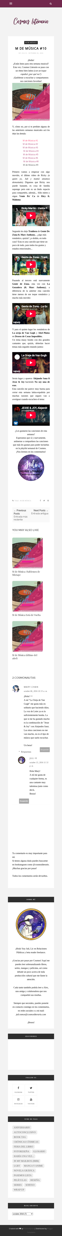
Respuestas (26, 752)
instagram (18, 1104)
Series (18, 1185)
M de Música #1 (30, 140)
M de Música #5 (30, 154)
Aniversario (22, 1127)
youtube (31, 1104)
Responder (45, 750)
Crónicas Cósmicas (26, 1142)
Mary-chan (31, 686)
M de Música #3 (30, 147)
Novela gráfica (24, 1170)
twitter (31, 1092)
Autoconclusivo (25, 1132)
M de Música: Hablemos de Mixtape (26, 573)
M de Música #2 (30, 144)
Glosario (39, 1151)
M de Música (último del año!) (24, 657)
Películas (20, 1180)
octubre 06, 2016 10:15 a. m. (35, 691)
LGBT (17, 1166)
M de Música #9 (31, 165)
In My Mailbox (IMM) (26, 1161)
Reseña (35, 1180)
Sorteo (30, 1185)
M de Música (31, 42)
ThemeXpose (29, 1228)
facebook (18, 1092)
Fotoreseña (21, 1151)
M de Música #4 (30, 151)
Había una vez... (24, 1156)
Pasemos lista (23, 1175)
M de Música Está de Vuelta (26, 614)
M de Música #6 (30, 158)
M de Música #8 (30, 161)
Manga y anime (33, 1166)
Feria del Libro (23, 1146)
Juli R (24, 53)
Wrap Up (19, 1189)
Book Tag (20, 1137)
